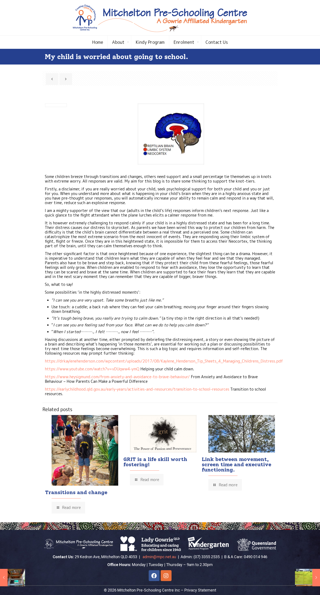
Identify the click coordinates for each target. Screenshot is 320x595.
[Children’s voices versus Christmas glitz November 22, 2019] (307, 577)
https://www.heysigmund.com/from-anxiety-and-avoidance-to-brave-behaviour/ (117, 377)
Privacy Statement (200, 590)
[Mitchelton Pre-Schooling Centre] (160, 17)
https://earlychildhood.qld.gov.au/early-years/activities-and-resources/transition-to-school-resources (137, 389)
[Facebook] (154, 575)
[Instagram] (166, 575)
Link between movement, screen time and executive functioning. (236, 464)
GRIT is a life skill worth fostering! (155, 462)
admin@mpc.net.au (159, 556)
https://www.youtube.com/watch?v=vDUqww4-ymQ (92, 369)
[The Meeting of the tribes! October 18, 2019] (12, 577)
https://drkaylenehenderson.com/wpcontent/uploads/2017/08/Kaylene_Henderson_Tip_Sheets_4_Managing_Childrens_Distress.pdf (164, 361)
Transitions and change (76, 492)
